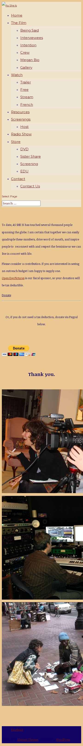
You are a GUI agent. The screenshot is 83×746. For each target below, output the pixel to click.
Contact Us (30, 186)
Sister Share (30, 156)
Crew (25, 52)
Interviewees (31, 38)
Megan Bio (29, 60)
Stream (26, 97)
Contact (18, 179)
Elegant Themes (28, 739)
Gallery (26, 67)
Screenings (20, 119)
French (26, 104)
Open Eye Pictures (13, 278)
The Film (18, 23)
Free (24, 89)
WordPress (63, 739)
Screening (29, 164)
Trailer (25, 82)
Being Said (29, 30)
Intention (28, 45)
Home (16, 15)
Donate (6, 295)
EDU (24, 171)
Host (24, 126)
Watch (17, 75)
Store (16, 141)
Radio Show (21, 134)
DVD (24, 149)
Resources (20, 112)
